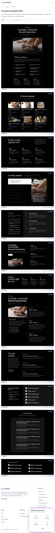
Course (14, 6)
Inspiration (40, 491)
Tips (2, 513)
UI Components (42, 494)
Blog (2, 516)
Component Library (42, 497)
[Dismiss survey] (52, 510)
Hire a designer (4, 519)
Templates (40, 500)
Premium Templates (43, 503)
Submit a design (42, 505)
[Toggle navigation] (51, 2)
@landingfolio (4, 498)
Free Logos (22, 513)
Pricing (2, 521)
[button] (27, 57)
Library (7, 6)
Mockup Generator (24, 516)
